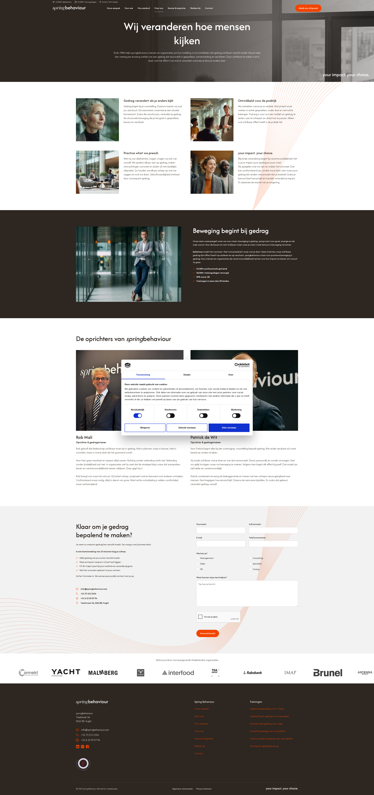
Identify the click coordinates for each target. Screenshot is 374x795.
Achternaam (255, 524)
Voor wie (129, 8)
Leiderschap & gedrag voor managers (269, 716)
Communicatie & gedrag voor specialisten (271, 738)
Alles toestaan (229, 428)
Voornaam (201, 524)
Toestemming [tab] (143, 375)
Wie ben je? (201, 553)
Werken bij (195, 8)
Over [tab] (230, 375)
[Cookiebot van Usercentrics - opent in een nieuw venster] (237, 365)
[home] (69, 8)
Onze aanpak (113, 8)
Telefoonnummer (257, 537)
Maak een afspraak (308, 8)
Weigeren (145, 428)
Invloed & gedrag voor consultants (268, 731)
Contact (209, 8)
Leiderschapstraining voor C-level (267, 708)
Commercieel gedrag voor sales (266, 723)
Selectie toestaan (187, 428)
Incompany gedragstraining (264, 746)
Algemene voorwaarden (182, 788)
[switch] (170, 415)
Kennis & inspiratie (177, 8)
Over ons (158, 8)
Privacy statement (204, 788)
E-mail (199, 537)
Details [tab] (187, 375)
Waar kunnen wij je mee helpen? (211, 577)
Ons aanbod (144, 8)
